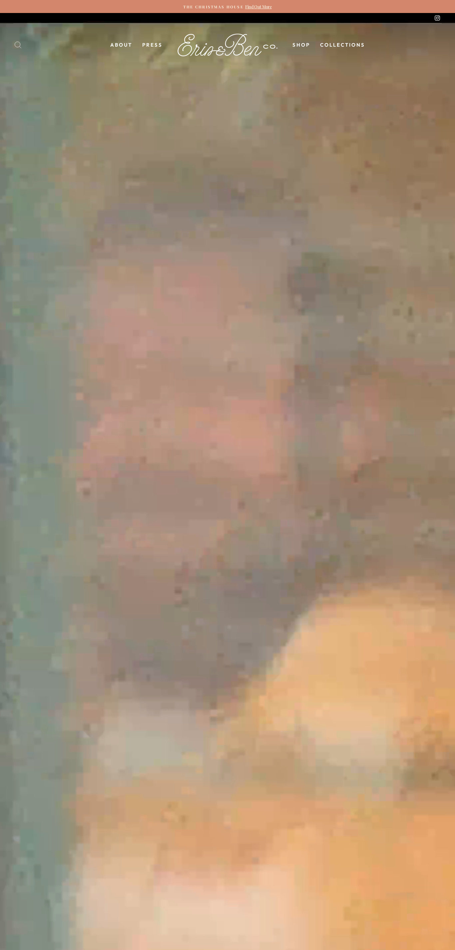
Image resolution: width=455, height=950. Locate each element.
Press (152, 45)
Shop (301, 45)
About (121, 45)
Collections (342, 45)
